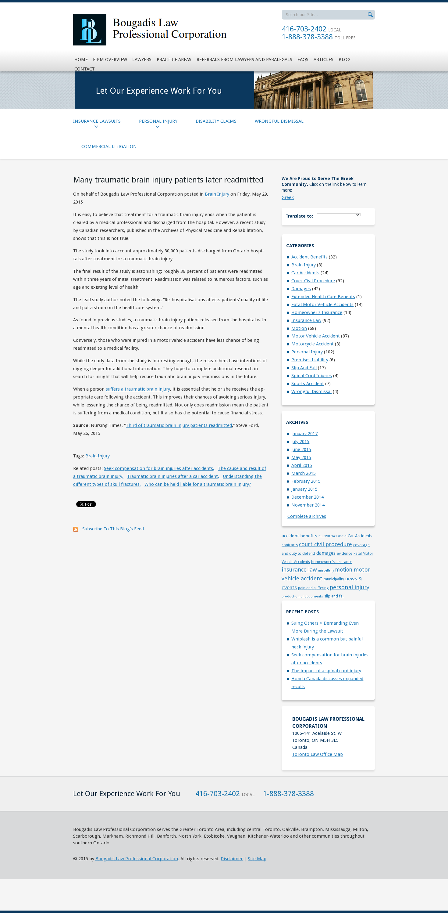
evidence (344, 553)
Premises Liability (309, 360)
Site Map (257, 858)
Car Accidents (305, 273)
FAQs (302, 59)
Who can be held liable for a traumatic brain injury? (197, 484)
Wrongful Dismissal (279, 121)
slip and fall (304, 367)
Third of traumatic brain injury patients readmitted (179, 425)
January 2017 (304, 433)
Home (81, 59)
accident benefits (309, 257)
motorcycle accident (312, 344)
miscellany (326, 570)
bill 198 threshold (332, 536)
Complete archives (306, 516)
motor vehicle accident (315, 336)
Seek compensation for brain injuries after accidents (159, 468)
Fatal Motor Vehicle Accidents (322, 304)
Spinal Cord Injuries (311, 375)
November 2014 (308, 505)
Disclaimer (232, 858)
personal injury (307, 352)
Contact (84, 69)
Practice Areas (174, 59)
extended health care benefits (323, 296)
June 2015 (301, 449)
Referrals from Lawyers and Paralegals (244, 59)
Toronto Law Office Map (317, 754)
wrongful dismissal (311, 391)
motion (299, 328)
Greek (288, 197)
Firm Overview (110, 59)
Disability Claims (216, 121)
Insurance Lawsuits (97, 121)
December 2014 (307, 497)
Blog (344, 59)
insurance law (306, 320)
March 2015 (303, 473)
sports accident (307, 383)
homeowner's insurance (316, 312)
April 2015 (301, 465)
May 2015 (301, 457)
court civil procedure (313, 280)
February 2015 (306, 481)
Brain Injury (217, 194)
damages (301, 288)
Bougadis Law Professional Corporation (136, 858)
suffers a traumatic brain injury (138, 389)
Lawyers (141, 59)
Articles (323, 59)
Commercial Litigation (109, 146)
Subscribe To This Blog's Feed (113, 529)
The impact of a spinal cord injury (326, 670)
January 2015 (304, 489)
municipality (334, 579)
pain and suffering (313, 588)
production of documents (302, 596)
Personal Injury (158, 121)
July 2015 (300, 441)
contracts (290, 545)
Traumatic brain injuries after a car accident (173, 476)
